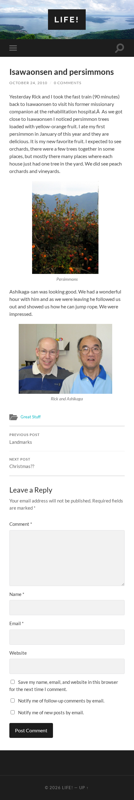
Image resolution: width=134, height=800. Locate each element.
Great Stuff (31, 416)
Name (16, 594)
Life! (66, 19)
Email (16, 623)
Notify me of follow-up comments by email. (61, 700)
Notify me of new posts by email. (51, 712)
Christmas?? (21, 463)
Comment (20, 524)
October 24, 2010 (28, 82)
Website (18, 653)
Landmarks (24, 439)
